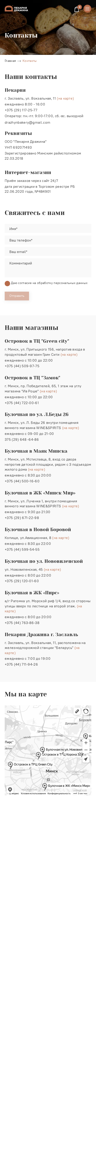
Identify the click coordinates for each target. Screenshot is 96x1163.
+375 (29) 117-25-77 (21, 110)
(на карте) (65, 98)
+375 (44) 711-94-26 (21, 664)
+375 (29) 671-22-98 (22, 517)
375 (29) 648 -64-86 (22, 439)
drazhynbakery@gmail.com (27, 122)
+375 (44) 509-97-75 (22, 366)
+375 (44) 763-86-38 (22, 622)
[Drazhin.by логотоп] (16, 8)
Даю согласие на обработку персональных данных (49, 283)
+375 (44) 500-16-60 (22, 481)
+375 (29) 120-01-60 (22, 581)
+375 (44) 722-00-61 (22, 402)
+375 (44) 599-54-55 (22, 549)
